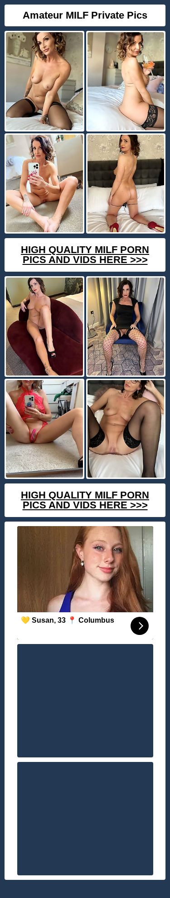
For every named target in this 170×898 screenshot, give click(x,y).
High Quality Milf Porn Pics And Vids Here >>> (85, 254)
